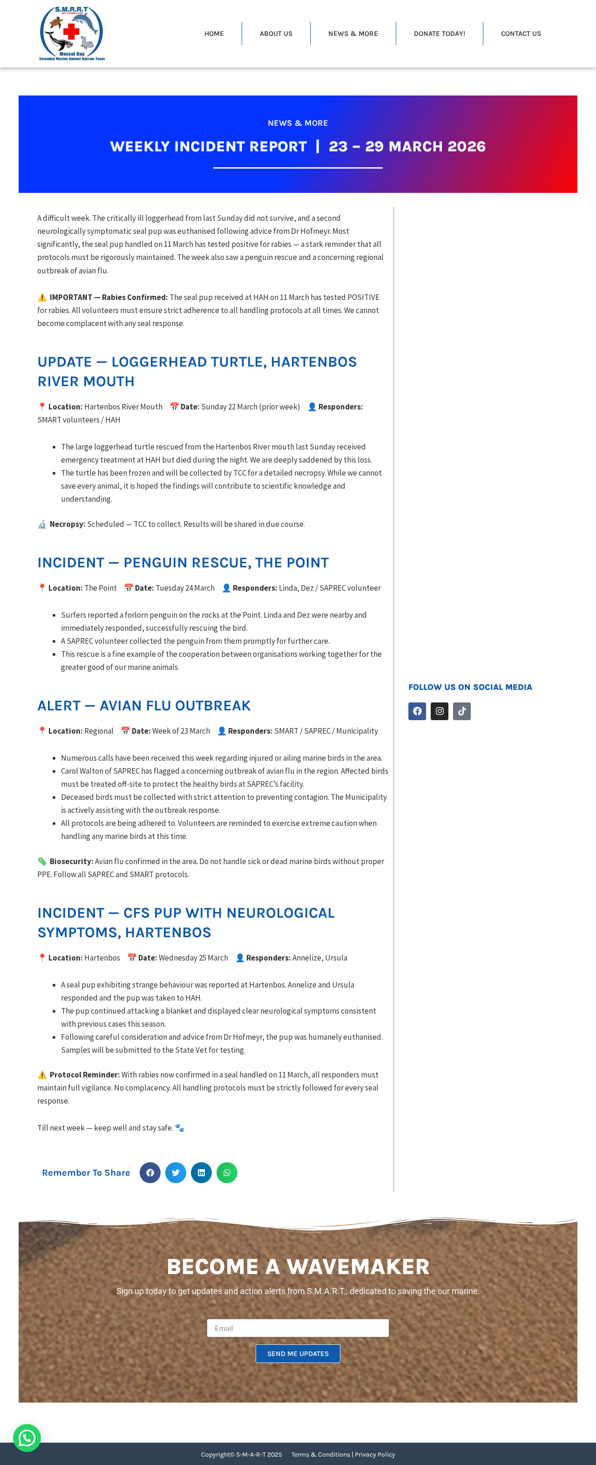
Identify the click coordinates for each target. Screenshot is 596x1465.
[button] (150, 1172)
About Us (276, 33)
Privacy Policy (375, 1454)
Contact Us (521, 33)
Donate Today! (439, 33)
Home (214, 33)
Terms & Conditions (320, 1454)
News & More (353, 33)
